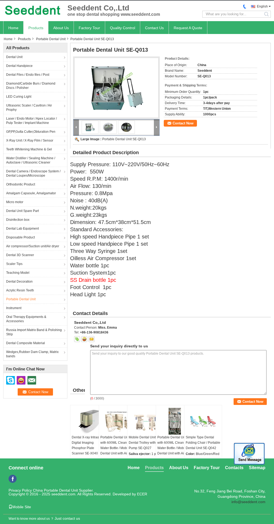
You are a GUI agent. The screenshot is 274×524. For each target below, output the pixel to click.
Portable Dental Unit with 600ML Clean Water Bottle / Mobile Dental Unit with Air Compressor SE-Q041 (116, 448)
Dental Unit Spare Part (22, 211)
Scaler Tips (14, 264)
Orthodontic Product (20, 184)
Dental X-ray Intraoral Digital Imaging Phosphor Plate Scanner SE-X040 (87, 445)
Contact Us (154, 28)
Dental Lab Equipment (22, 228)
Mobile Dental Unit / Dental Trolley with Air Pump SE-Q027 (144, 442)
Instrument (13, 308)
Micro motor (14, 202)
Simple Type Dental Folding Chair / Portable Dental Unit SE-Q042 (203, 442)
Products (35, 28)
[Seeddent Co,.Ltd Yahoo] (84, 339)
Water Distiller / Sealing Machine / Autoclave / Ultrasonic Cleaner (30, 160)
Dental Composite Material (25, 343)
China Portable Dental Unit (55, 490)
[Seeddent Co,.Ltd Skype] (77, 339)
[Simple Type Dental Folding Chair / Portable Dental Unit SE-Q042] (203, 421)
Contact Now (183, 123)
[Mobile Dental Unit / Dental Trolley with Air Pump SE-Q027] (146, 421)
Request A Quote (188, 28)
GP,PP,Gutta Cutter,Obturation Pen (30, 132)
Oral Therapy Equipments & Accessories (26, 319)
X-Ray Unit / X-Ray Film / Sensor (29, 140)
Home (13, 28)
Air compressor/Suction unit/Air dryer (32, 246)
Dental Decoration (19, 281)
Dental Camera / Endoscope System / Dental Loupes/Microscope (33, 173)
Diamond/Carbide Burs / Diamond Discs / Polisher (30, 86)
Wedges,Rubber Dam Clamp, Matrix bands (32, 354)
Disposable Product (20, 237)
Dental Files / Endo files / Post (27, 75)
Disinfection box (17, 220)
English (262, 6)
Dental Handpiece (19, 66)
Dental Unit (14, 57)
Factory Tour (89, 28)
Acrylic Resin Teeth (20, 290)
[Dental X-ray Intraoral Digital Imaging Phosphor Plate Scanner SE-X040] (89, 421)
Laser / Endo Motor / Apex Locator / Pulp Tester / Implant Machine (31, 121)
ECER (142, 494)
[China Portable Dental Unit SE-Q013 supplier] (116, 87)
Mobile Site (21, 507)
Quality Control (122, 28)
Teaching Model (17, 273)
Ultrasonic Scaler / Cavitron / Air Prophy (29, 108)
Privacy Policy (20, 490)
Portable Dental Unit (51, 39)
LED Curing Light (18, 96)
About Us (61, 28)
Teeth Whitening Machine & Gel (29, 149)
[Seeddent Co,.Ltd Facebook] (13, 478)
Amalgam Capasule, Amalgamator (31, 193)
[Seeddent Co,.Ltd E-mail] (91, 339)
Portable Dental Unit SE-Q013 (124, 139)
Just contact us (67, 518)
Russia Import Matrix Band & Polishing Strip (34, 332)
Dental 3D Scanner (20, 255)
